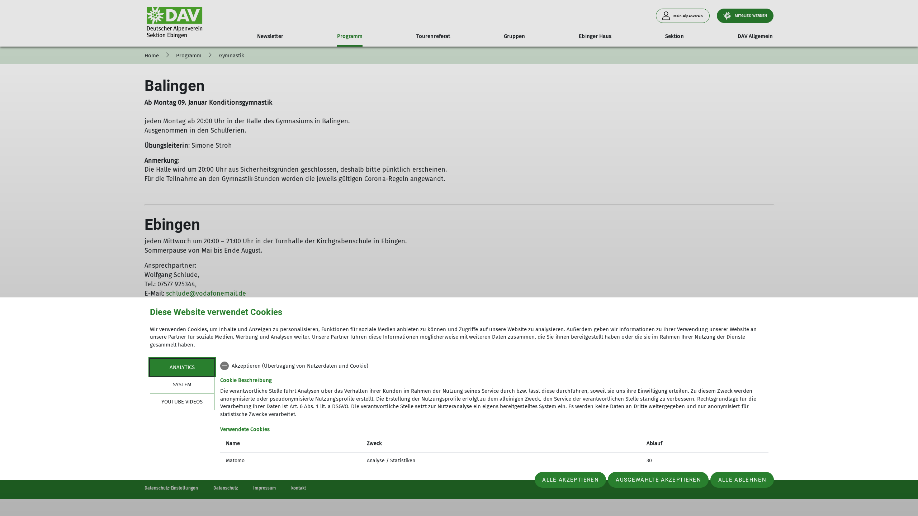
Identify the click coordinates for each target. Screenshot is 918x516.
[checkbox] (494, 366)
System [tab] (182, 384)
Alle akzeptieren (570, 480)
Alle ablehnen (742, 480)
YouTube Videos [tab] (182, 401)
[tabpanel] (494, 414)
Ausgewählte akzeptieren (658, 480)
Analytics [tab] (182, 367)
